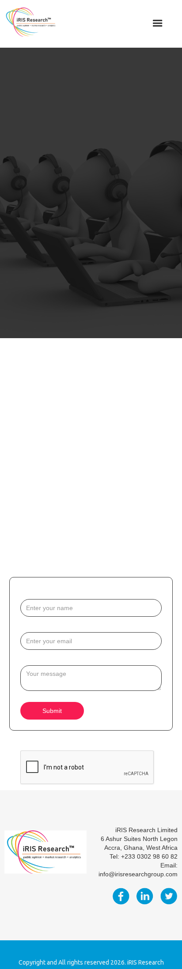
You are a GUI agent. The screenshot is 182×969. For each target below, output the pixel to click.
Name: (29, 592)
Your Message (41, 658)
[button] (157, 23)
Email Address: (42, 625)
